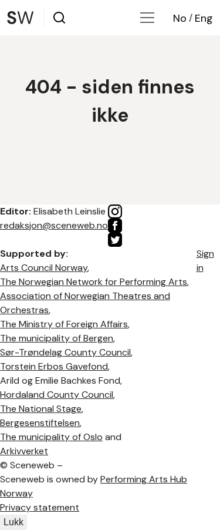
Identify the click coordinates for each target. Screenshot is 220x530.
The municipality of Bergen (56, 338)
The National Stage (41, 408)
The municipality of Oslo (51, 437)
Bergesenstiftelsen (40, 423)
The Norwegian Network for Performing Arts (93, 282)
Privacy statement (39, 507)
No (180, 18)
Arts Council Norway (43, 267)
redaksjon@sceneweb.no (54, 225)
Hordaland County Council (56, 394)
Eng (204, 18)
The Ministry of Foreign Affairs (64, 324)
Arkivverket (24, 451)
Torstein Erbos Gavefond (54, 366)
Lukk (13, 522)
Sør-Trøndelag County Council (65, 352)
